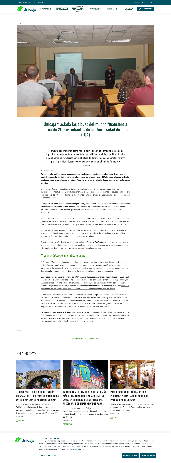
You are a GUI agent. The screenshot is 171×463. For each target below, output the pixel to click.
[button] (19, 23)
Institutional (45, 9)
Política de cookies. (76, 449)
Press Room (112, 9)
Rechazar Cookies (130, 455)
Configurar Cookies (48, 455)
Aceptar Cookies (148, 455)
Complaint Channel (128, 9)
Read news (20, 420)
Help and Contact (25, 2)
